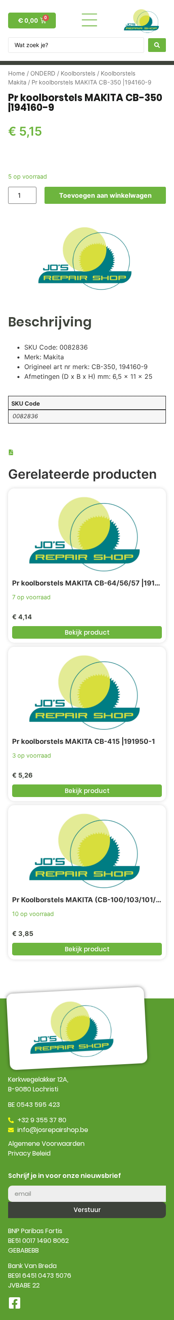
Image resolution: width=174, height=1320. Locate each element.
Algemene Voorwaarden (46, 1143)
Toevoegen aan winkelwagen (105, 195)
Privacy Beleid (29, 1153)
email (16, 1182)
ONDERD (42, 73)
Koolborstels (78, 73)
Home (16, 73)
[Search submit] (157, 45)
